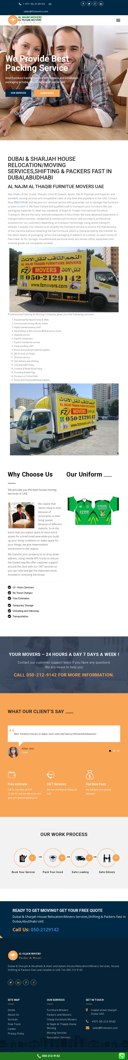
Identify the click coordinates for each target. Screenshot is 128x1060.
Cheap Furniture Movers (62, 1019)
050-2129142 (45, 929)
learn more (47, 93)
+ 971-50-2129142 (34, 3)
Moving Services (57, 1032)
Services (13, 1019)
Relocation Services (58, 1037)
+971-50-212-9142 (104, 1021)
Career (12, 1029)
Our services (18, 93)
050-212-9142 (50, 1055)
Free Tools (14, 1024)
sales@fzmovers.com (105, 1028)
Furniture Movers (57, 1010)
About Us (13, 1014)
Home (11, 1010)
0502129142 (21, 202)
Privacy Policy (16, 1033)
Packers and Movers (59, 1014)
